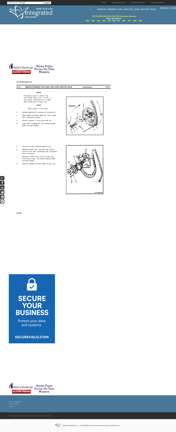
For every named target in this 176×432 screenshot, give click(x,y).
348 (134, 21)
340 (93, 21)
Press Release (14, 404)
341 (98, 21)
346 (123, 21)
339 (87, 21)
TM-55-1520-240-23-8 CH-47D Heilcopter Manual (114, 16)
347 (129, 21)
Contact (11, 406)
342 (104, 21)
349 (140, 21)
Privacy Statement (15, 402)
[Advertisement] (67, 43)
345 (118, 21)
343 (109, 21)
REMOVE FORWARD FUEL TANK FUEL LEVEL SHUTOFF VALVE (126, 9)
